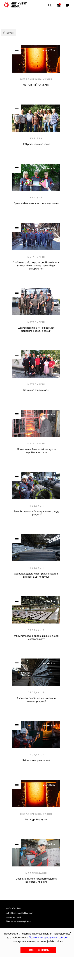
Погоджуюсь (38, 950)
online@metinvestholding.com (19, 913)
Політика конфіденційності (18, 921)
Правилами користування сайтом (48, 937)
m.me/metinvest (13, 917)
